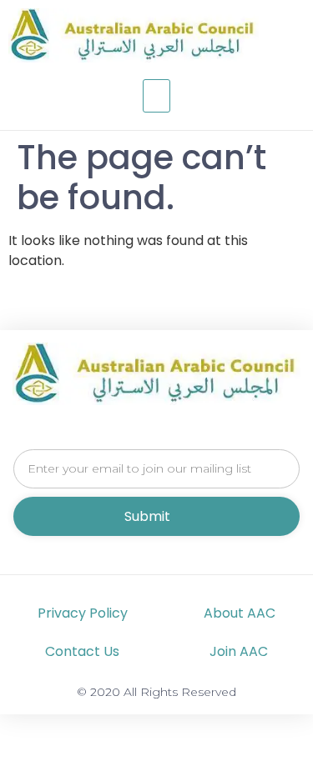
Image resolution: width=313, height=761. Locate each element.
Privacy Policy (83, 613)
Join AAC (239, 651)
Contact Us (82, 651)
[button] (157, 96)
